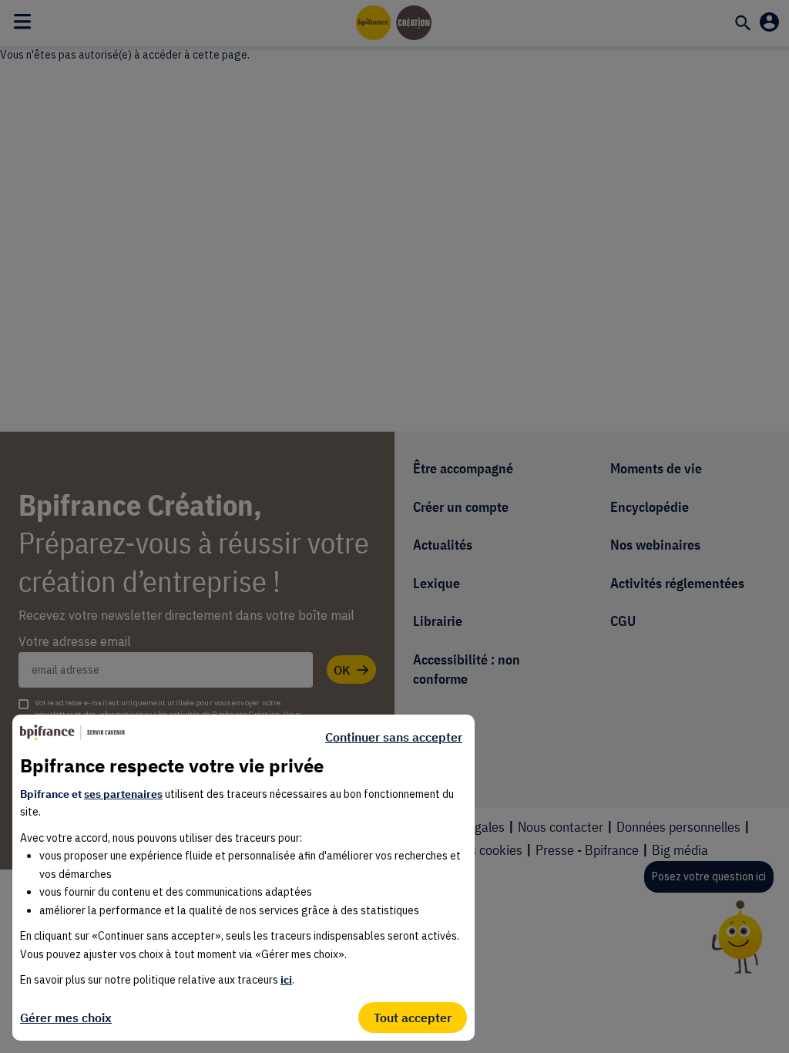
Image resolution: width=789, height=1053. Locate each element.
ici (286, 980)
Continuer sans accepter (393, 737)
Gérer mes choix (66, 1017)
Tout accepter (413, 1017)
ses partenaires (123, 794)
